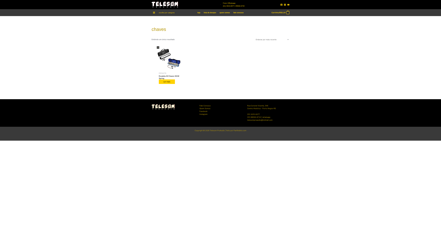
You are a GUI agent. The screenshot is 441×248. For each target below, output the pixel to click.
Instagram (203, 114)
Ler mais (166, 82)
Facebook (203, 111)
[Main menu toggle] (154, 12)
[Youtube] (288, 5)
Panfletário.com (240, 130)
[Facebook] (281, 5)
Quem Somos (204, 108)
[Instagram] (285, 5)
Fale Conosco (205, 106)
